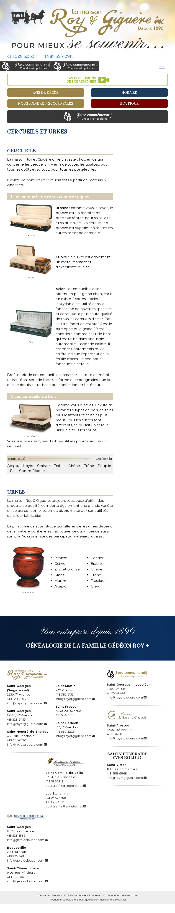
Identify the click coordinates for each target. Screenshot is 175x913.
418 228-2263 (20, 56)
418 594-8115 (64, 715)
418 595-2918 (55, 781)
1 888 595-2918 (59, 56)
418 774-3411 (15, 856)
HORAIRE (129, 92)
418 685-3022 (16, 877)
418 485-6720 (16, 740)
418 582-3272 (65, 731)
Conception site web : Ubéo (121, 895)
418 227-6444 (116, 693)
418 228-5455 (16, 719)
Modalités (120, 899)
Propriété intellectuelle (62, 899)
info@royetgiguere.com (25, 703)
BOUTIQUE (129, 103)
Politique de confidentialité (95, 899)
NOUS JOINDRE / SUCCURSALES (45, 103)
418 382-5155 (64, 694)
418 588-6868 (117, 773)
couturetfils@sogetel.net (64, 785)
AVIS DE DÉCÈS (45, 92)
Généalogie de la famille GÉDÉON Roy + (87, 645)
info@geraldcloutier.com (25, 840)
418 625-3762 (55, 802)
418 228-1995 (16, 835)
